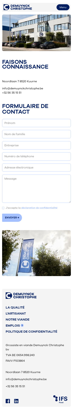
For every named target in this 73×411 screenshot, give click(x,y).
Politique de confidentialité (31, 331)
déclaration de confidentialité (39, 208)
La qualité (15, 307)
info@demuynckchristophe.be (22, 88)
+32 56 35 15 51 (11, 93)
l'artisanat (16, 313)
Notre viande (17, 319)
